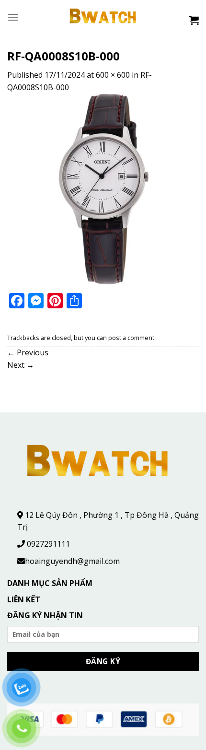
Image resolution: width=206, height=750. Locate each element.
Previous (27, 352)
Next (20, 365)
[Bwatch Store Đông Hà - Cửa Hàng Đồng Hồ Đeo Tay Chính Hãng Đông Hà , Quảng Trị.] (103, 17)
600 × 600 (113, 75)
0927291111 (48, 544)
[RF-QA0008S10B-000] (103, 189)
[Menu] (13, 17)
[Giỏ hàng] (194, 20)
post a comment (131, 337)
